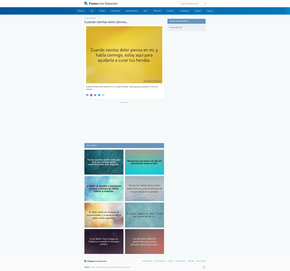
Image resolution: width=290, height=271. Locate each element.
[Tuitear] (95, 95)
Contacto (170, 261)
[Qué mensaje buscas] (205, 3)
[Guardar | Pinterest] (91, 95)
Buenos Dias (115, 11)
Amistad (198, 11)
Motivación (157, 11)
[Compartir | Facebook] (87, 95)
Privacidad (191, 261)
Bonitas (102, 11)
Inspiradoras (184, 11)
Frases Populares (160, 261)
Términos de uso (180, 261)
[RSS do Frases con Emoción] (204, 267)
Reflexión (81, 11)
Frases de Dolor (175, 27)
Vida (92, 11)
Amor (145, 11)
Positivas (170, 11)
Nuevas (209, 11)
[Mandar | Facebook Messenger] (99, 95)
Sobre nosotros (201, 261)
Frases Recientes (147, 261)
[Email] (103, 95)
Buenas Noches (132, 11)
